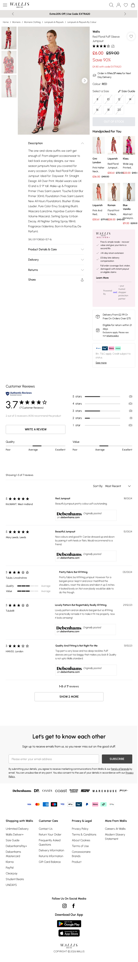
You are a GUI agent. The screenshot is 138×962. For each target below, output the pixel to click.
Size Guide (12, 840)
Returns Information (51, 856)
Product (76, 862)
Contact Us (45, 828)
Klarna (9, 862)
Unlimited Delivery (17, 828)
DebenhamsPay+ (16, 846)
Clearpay (11, 873)
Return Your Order (50, 834)
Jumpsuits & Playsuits (54, 22)
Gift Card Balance (50, 862)
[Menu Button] (5, 5)
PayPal (9, 867)
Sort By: (98, 486)
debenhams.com (69, 517)
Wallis (96, 31)
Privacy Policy (80, 828)
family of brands (120, 768)
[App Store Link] (69, 928)
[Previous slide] (13, 14)
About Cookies (81, 840)
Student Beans (15, 879)
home (6, 22)
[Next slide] (125, 14)
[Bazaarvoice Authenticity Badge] (19, 394)
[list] (54, 81)
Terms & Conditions (84, 834)
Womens (16, 22)
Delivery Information (51, 850)
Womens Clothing (32, 22)
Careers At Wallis (115, 828)
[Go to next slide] (85, 81)
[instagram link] (64, 906)
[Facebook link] (73, 906)
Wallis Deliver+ (15, 834)
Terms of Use (80, 846)
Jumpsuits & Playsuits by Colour (81, 22)
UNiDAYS (11, 885)
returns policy (112, 335)
